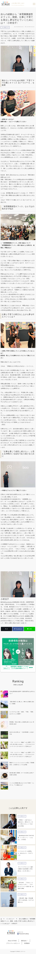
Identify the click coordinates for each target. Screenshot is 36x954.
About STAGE (12, 940)
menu (34, 4)
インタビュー (5, 27)
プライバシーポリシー (13, 943)
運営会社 (24, 940)
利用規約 (27, 943)
